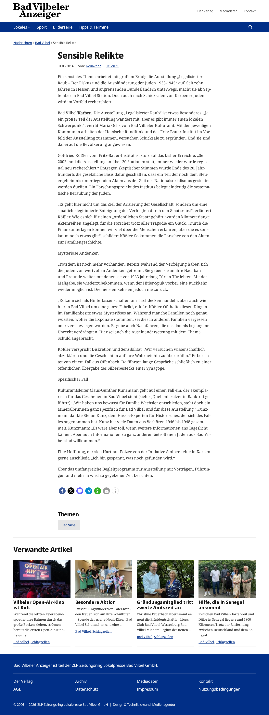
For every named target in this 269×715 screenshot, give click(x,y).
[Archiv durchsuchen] (250, 27)
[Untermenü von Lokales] (29, 27)
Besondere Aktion (95, 602)
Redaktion (93, 66)
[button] (62, 490)
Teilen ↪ (112, 66)
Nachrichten (22, 42)
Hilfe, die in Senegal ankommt (221, 605)
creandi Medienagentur (157, 704)
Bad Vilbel (42, 42)
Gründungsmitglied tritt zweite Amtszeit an (165, 605)
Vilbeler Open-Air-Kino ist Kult (38, 605)
